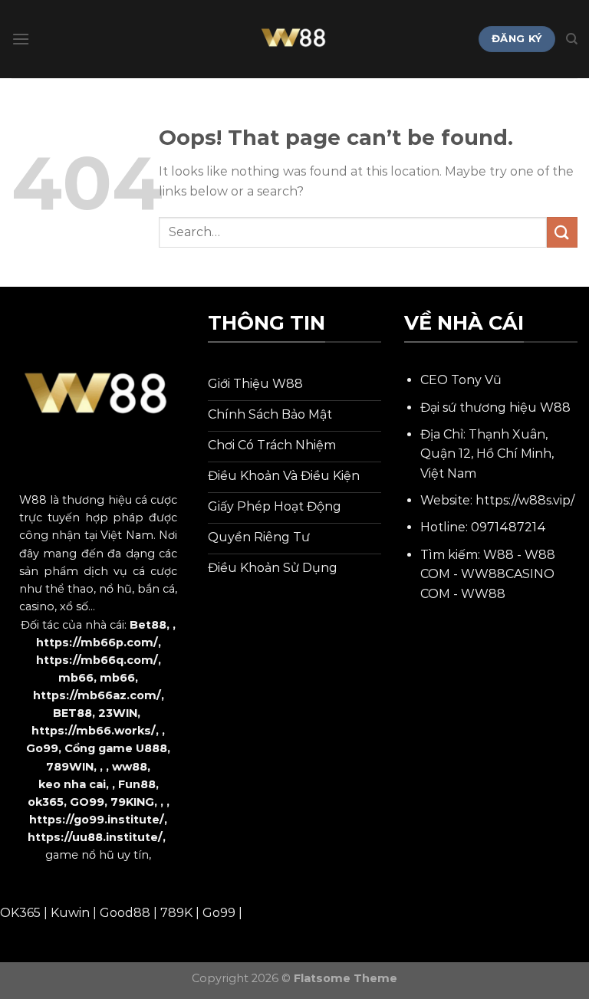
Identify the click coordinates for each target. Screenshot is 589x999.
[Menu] (21, 39)
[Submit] (562, 232)
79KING (132, 802)
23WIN (117, 713)
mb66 (76, 678)
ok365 (46, 802)
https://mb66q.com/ (97, 660)
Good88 (125, 912)
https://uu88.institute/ (95, 837)
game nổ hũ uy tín (97, 855)
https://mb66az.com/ (97, 695)
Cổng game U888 (115, 748)
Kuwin (70, 912)
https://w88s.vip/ (524, 500)
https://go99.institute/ (96, 819)
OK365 (20, 912)
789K (176, 912)
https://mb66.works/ (93, 731)
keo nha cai (72, 784)
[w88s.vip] (294, 39)
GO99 (87, 802)
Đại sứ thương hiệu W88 (495, 407)
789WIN (70, 767)
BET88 (72, 713)
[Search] (571, 39)
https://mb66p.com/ (97, 642)
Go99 (42, 748)
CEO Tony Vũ (461, 380)
